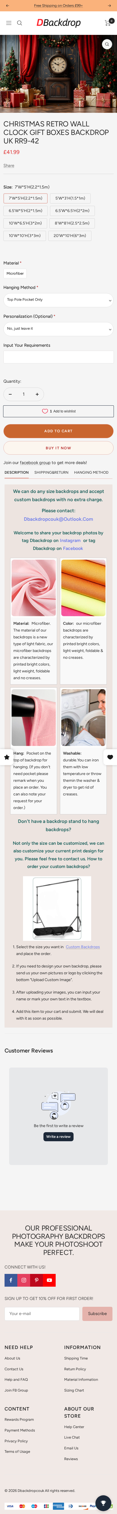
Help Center (74, 1427)
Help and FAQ (16, 1379)
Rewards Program (19, 1419)
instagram (70, 540)
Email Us (71, 1448)
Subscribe (97, 1313)
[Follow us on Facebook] (11, 1280)
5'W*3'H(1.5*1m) (70, 198)
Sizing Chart (74, 1390)
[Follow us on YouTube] (49, 1280)
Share (8, 165)
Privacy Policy (16, 1441)
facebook (73, 548)
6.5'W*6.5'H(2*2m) (72, 210)
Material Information (81, 1379)
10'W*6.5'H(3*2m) (25, 223)
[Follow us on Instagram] (23, 1280)
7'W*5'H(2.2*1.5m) (25, 198)
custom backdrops (83, 947)
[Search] (19, 23)
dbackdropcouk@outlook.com (58, 519)
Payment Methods (20, 1430)
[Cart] (108, 23)
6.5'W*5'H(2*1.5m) (25, 210)
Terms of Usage (17, 1451)
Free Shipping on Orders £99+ (58, 5)
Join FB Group (16, 1390)
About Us (12, 1358)
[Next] (108, 105)
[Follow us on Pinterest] (36, 1280)
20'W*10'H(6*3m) (70, 235)
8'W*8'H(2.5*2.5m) (72, 223)
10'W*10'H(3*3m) (25, 235)
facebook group (35, 462)
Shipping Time (76, 1358)
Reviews (71, 1459)
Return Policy (75, 1369)
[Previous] (8, 105)
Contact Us (14, 1369)
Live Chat (72, 1437)
